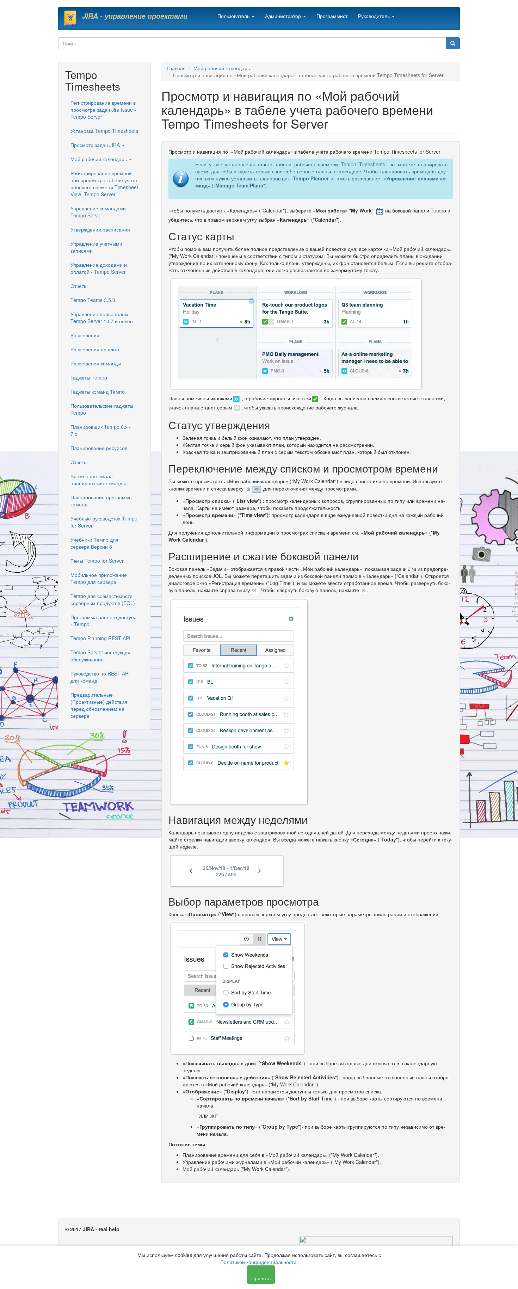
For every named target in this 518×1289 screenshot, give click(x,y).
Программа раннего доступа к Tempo (103, 620)
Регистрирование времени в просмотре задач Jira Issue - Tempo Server (103, 109)
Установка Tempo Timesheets (104, 130)
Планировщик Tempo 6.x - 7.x (100, 430)
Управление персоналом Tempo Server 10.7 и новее (101, 317)
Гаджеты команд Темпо (97, 391)
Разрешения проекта (94, 349)
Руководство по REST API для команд (100, 677)
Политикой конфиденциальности (258, 1261)
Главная (176, 68)
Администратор (283, 15)
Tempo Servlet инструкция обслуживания (100, 656)
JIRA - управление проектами (134, 16)
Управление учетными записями (96, 247)
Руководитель (374, 15)
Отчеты (78, 285)
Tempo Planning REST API (100, 638)
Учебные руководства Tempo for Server (103, 522)
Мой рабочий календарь (99, 158)
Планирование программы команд (101, 501)
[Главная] (72, 18)
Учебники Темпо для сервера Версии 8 (94, 543)
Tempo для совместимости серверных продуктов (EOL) (102, 599)
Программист (331, 15)
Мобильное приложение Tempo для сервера (98, 578)
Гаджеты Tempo (88, 377)
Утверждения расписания (100, 229)
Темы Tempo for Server (97, 560)
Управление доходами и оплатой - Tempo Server (98, 268)
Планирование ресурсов (98, 447)
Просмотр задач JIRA (95, 144)
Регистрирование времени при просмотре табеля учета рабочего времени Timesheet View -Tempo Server (104, 183)
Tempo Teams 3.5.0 (92, 299)
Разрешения (84, 335)
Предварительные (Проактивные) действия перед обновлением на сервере (98, 705)
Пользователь (234, 15)
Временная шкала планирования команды (98, 480)
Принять (261, 1278)
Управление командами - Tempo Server (99, 212)
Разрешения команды (95, 363)
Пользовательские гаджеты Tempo (101, 409)
